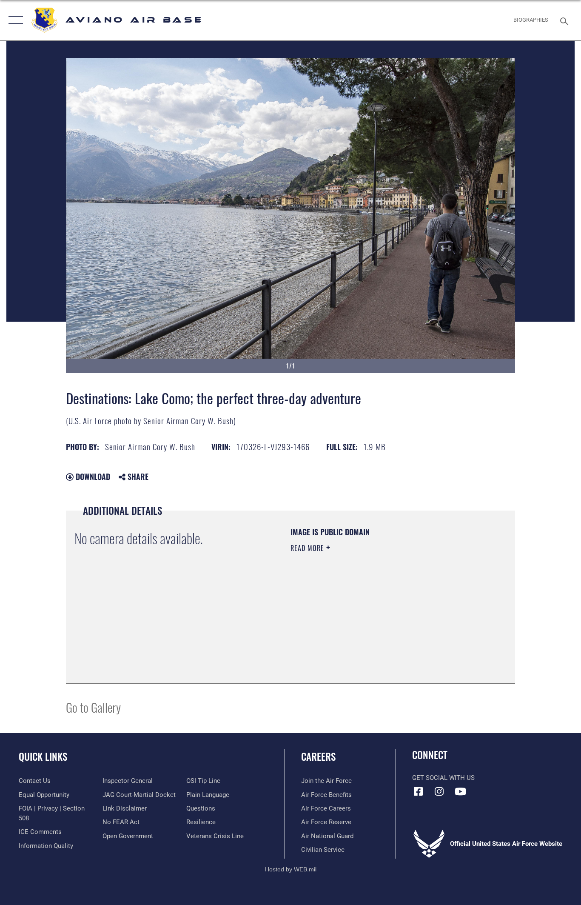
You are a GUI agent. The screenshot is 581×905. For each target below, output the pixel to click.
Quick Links (43, 756)
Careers (318, 756)
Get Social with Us (443, 778)
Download (92, 476)
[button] (14, 20)
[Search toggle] (565, 20)
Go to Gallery (93, 707)
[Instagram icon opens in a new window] (439, 791)
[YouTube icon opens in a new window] (460, 791)
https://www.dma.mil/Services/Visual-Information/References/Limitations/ (390, 614)
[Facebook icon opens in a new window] (418, 791)
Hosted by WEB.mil (290, 869)
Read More (308, 548)
